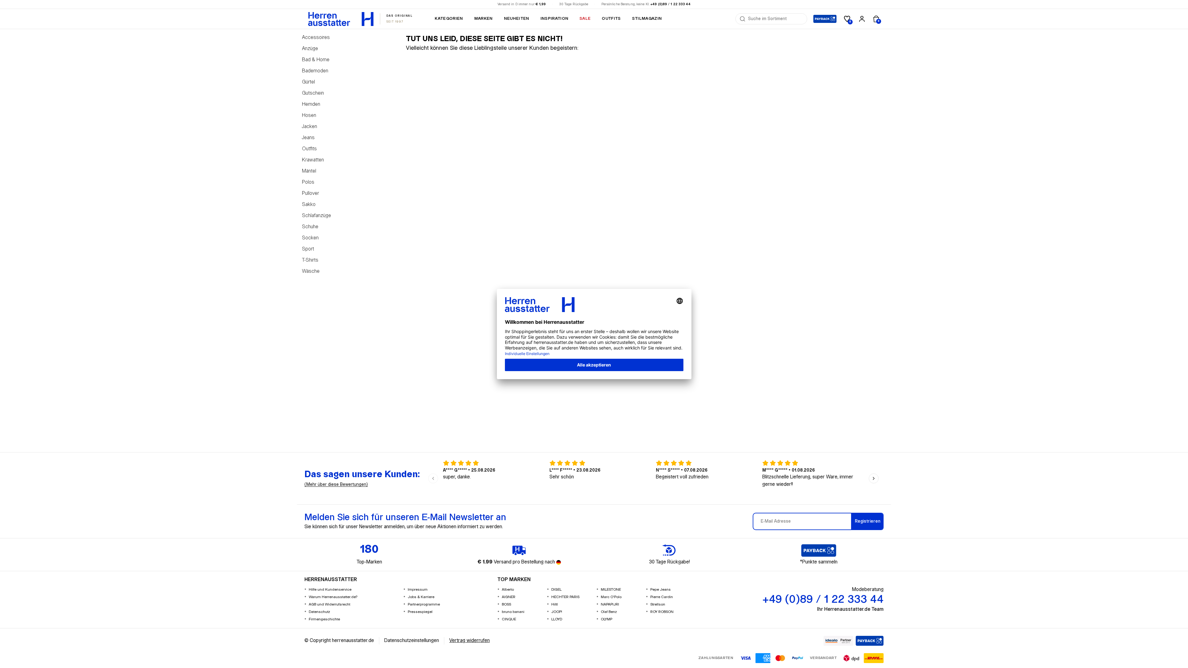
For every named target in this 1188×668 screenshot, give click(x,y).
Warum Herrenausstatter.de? (333, 597)
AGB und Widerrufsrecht (329, 604)
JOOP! (556, 612)
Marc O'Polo (611, 597)
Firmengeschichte (324, 619)
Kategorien (449, 18)
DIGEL (556, 589)
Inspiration (554, 18)
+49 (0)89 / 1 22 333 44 (670, 4)
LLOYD (556, 619)
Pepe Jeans (660, 589)
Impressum (418, 589)
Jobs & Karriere (421, 597)
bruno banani (513, 612)
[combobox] (775, 19)
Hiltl (554, 604)
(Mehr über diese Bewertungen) (336, 484)
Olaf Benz (609, 612)
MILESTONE (611, 589)
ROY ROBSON (662, 612)
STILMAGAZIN (647, 18)
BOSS (506, 604)
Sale (585, 18)
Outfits (611, 18)
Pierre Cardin (661, 597)
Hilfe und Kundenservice (330, 589)
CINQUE (509, 619)
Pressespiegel (420, 612)
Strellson (657, 604)
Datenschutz (319, 612)
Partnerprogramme (424, 604)
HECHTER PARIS (565, 597)
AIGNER (508, 597)
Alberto (508, 589)
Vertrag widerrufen (469, 640)
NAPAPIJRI (610, 604)
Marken (483, 18)
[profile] (862, 19)
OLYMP (606, 619)
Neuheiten (516, 18)
